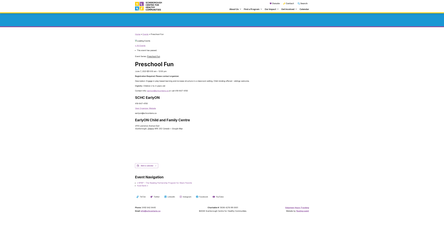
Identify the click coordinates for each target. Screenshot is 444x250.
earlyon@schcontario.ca (158, 91)
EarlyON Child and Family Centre (162, 120)
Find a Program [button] (251, 9)
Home (137, 34)
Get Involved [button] (287, 9)
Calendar (304, 9)
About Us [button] (234, 9)
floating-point (302, 211)
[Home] (157, 6)
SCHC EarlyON (147, 97)
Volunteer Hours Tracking (297, 207)
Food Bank (142, 185)
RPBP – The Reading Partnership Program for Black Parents (164, 183)
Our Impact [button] (270, 9)
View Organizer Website (145, 108)
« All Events (140, 45)
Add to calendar (147, 165)
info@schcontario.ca (150, 211)
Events (145, 34)
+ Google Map (176, 128)
